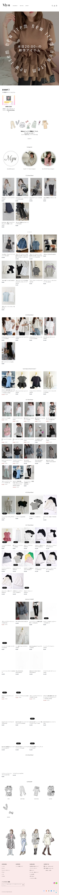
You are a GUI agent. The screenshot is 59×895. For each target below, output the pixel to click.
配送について (32, 870)
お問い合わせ (32, 876)
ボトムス (3, 868)
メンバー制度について (19, 866)
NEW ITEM (21, 5)
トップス (3, 866)
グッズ (3, 874)
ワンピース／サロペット (6, 870)
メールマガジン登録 (33, 878)
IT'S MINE (3, 876)
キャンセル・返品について (34, 872)
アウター (3, 872)
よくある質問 (32, 874)
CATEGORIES (15, 5)
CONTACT (27, 5)
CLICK (29, 138)
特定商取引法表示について (34, 866)
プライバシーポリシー (33, 868)
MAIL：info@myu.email (49, 866)
